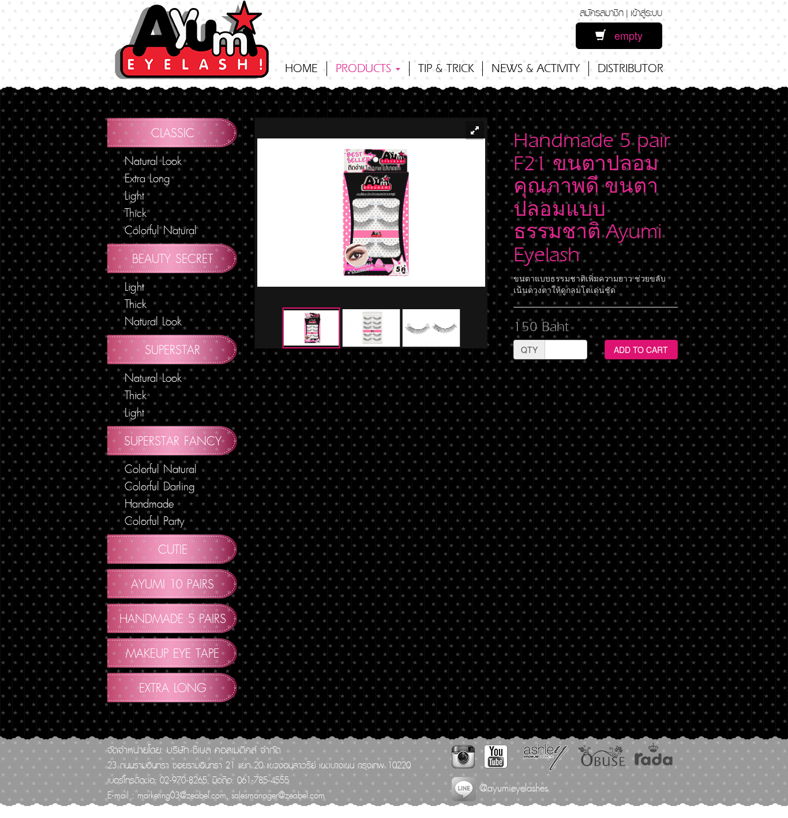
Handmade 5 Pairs (172, 618)
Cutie (172, 549)
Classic (172, 132)
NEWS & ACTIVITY (535, 68)
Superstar (172, 349)
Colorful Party (155, 521)
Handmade (149, 503)
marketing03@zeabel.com (181, 794)
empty (624, 35)
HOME (301, 68)
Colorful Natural (161, 230)
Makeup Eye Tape (172, 653)
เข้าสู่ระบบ (646, 12)
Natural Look (153, 161)
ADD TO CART (641, 349)
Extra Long (147, 178)
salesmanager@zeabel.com (278, 794)
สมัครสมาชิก (602, 12)
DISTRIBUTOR (630, 68)
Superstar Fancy (173, 440)
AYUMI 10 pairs (172, 583)
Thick (136, 213)
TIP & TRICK (446, 68)
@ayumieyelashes (512, 787)
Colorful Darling (160, 486)
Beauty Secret (172, 258)
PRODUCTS (365, 68)
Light (134, 195)
